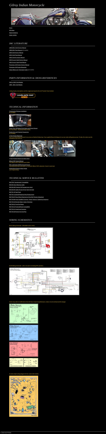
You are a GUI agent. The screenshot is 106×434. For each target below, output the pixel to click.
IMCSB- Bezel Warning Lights (16, 184)
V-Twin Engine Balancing (15, 135)
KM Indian (11, 30)
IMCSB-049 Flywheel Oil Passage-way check (21, 187)
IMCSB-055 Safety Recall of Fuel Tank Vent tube (21, 189)
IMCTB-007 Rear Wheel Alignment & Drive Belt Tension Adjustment (26, 197)
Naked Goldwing (13, 32)
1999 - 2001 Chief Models (15, 84)
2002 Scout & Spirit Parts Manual (17, 62)
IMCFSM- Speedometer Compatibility (18, 182)
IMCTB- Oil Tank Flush (15, 192)
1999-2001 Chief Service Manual (17, 47)
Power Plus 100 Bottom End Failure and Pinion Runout (23, 128)
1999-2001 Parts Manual (15, 50)
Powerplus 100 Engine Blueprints (17, 67)
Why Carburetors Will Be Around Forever (19, 164)
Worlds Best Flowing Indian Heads (18, 168)
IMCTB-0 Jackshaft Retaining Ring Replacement (21, 194)
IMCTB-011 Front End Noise (16, 204)
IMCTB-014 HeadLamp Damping (17, 209)
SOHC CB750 (13, 35)
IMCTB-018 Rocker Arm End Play (17, 211)
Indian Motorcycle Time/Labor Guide (18, 69)
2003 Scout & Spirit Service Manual (18, 60)
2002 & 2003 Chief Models (16, 82)
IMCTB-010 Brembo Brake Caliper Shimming (20, 202)
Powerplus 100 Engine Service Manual (19, 65)
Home (10, 28)
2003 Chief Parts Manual (15, 55)
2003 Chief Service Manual (16, 52)
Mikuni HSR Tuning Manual (16, 161)
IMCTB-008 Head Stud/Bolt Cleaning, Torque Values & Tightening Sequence (28, 199)
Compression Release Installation (18, 111)
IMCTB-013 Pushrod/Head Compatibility (19, 206)
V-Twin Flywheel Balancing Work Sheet (19, 158)
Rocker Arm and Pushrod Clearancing (19, 132)
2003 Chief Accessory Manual (17, 57)
